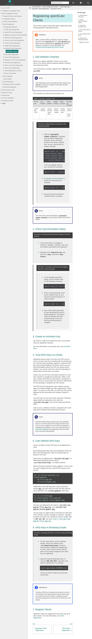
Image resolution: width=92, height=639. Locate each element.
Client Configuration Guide (9, 13)
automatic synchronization (54, 178)
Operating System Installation (11, 84)
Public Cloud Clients (10, 73)
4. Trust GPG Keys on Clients (84, 30)
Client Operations (8, 81)
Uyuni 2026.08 (5, 8)
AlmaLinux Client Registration (13, 37)
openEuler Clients (11, 51)
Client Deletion (7, 79)
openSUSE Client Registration (13, 32)
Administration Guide (8, 90)
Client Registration (8, 24)
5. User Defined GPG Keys (84, 34)
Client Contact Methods (10, 21)
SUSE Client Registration (11, 29)
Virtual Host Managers (9, 87)
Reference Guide (7, 92)
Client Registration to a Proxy (13, 70)
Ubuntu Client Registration (12, 68)
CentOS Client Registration (12, 43)
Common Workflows (8, 98)
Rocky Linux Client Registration (13, 65)
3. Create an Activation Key (82, 26)
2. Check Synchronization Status (82, 21)
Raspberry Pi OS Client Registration (15, 60)
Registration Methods (10, 27)
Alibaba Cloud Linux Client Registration (15, 35)
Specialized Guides (7, 100)
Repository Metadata (42, 429)
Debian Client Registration (12, 46)
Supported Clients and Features (12, 16)
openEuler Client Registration (12, 48)
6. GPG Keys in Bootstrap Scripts (83, 38)
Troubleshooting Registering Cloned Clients (49, 47)
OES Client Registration (11, 54)
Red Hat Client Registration (12, 62)
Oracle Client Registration (11, 57)
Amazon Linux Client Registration (14, 40)
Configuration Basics (9, 19)
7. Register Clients (83, 42)
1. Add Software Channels (82, 16)
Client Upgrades (8, 76)
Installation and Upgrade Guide (11, 10)
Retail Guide (5, 95)
